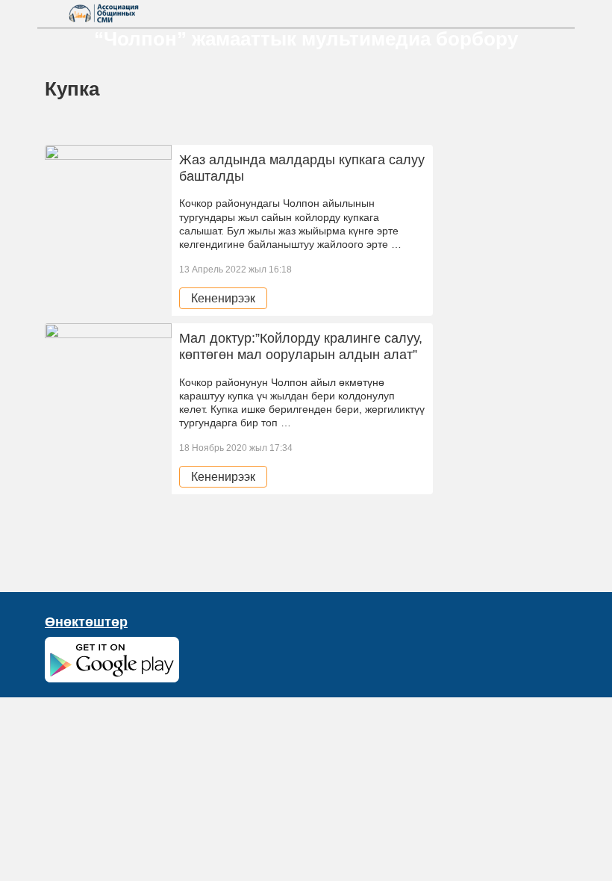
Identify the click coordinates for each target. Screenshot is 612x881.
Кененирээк (223, 298)
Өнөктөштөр (86, 621)
